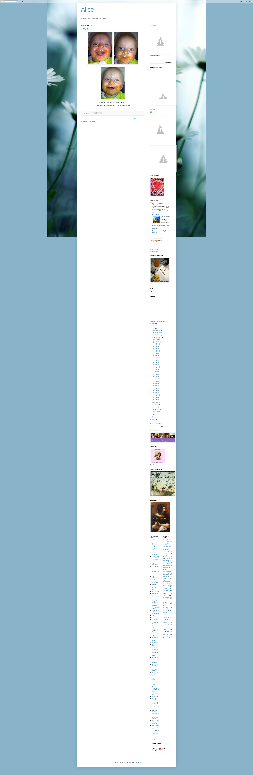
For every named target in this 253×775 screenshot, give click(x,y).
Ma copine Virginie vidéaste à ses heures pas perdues (156, 689)
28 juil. (156, 351)
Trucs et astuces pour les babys (155, 726)
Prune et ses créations (154, 711)
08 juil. (156, 388)
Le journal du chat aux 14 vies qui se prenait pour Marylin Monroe (155, 652)
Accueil (112, 118)
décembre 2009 (157, 330)
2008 (153, 417)
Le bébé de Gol (155, 647)
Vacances (165, 638)
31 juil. (156, 344)
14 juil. (156, 376)
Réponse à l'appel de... (167, 632)
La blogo (165, 576)
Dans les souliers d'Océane (154, 578)
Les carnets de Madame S (155, 661)
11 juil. (156, 381)
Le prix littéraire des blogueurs (155, 658)
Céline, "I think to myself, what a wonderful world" (155, 572)
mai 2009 (155, 404)
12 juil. (156, 378)
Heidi (153, 615)
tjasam (130, 762)
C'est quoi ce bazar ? (157, 203)
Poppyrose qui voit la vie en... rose (155, 703)
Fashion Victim (166, 558)
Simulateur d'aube (154, 251)
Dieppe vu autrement (154, 585)
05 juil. (156, 395)
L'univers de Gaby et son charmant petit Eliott (155, 621)
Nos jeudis (166, 617)
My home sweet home (167, 615)
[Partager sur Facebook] (99, 113)
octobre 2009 (156, 335)
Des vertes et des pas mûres (155, 581)
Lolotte (153, 683)
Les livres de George (155, 673)
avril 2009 (155, 407)
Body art (85, 29)
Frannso (154, 599)
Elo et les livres (155, 591)
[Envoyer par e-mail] (94, 113)
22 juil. (156, 362)
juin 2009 (155, 402)
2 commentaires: (87, 113)
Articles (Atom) (91, 121)
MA (169, 583)
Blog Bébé (154, 549)
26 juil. (156, 355)
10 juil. (156, 383)
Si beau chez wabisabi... (155, 717)
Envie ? (162, 216)
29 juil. (156, 348)
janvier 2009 (156, 414)
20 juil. (156, 364)
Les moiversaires (167, 580)
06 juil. (156, 392)
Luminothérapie (154, 249)
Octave (167, 619)
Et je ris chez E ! (155, 597)
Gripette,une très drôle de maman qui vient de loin (155, 612)
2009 (153, 328)
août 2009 (155, 339)
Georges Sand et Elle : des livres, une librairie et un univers (155, 603)
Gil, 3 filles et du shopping (156, 607)
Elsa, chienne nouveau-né (155, 594)
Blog (159, 426)
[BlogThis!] (96, 113)
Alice (87, 9)
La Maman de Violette (155, 634)
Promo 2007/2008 (167, 624)
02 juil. (156, 399)
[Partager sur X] (97, 113)
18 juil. (156, 367)
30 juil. (156, 346)
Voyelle (153, 739)
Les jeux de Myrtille (154, 669)
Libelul (153, 676)
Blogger (139, 762)
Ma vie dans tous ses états (167, 593)
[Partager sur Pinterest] (101, 113)
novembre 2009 (157, 332)
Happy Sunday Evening (167, 562)
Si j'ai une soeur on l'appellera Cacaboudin (155, 722)
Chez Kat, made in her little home (156, 557)
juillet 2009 (156, 342)
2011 (153, 323)
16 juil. (156, 374)
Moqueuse (165, 614)
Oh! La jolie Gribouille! (154, 699)
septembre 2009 (157, 337)
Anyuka (153, 547)
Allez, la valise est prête (157, 204)
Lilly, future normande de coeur (155, 679)
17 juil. (156, 369)
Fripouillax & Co (156, 215)
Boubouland (154, 551)
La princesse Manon (155, 645)
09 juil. (156, 385)
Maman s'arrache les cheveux (167, 602)
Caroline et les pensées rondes (155, 553)
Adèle (153, 540)
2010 (153, 326)
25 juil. (156, 357)
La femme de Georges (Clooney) (155, 630)
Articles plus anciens (139, 118)
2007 (153, 419)
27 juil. (156, 353)
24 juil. (156, 360)
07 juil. (156, 390)
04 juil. (156, 397)
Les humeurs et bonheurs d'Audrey (155, 666)
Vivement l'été (155, 737)
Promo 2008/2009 (168, 626)
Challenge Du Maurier (167, 539)
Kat (152, 617)
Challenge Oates (168, 548)
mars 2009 (156, 409)
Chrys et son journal (155, 567)
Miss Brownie (155, 696)
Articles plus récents (86, 118)
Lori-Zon (154, 684)
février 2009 (156, 411)
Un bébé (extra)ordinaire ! (155, 730)
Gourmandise (166, 560)
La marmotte (155, 642)
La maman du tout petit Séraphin (155, 639)
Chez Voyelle (155, 559)
